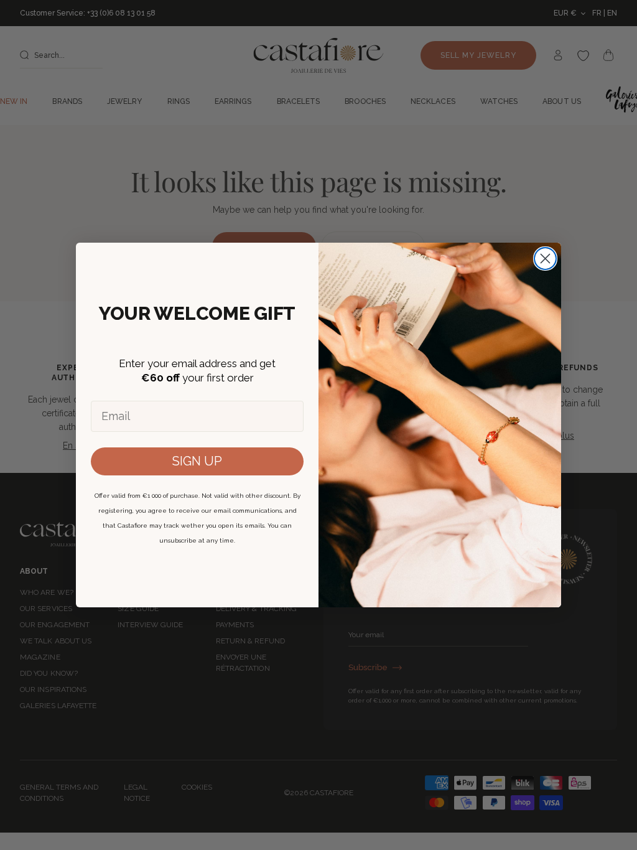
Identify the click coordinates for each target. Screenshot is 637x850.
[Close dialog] (545, 258)
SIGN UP (197, 461)
